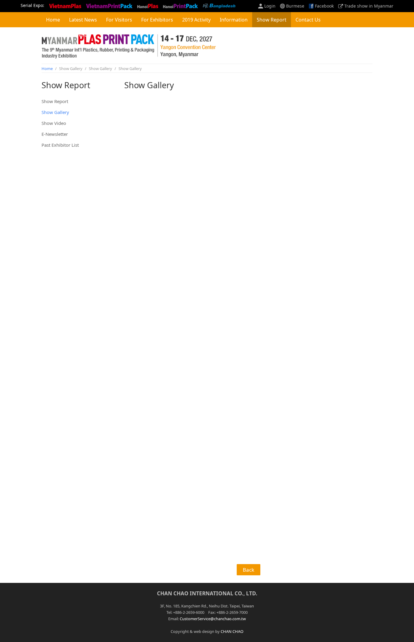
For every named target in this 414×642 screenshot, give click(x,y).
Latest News (83, 19)
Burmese (295, 6)
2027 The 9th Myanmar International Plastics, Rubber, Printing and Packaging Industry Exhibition (130, 45)
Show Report (55, 101)
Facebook (324, 6)
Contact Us (308, 19)
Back (248, 569)
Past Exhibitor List (60, 145)
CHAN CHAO (232, 631)
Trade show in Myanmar (368, 6)
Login (269, 6)
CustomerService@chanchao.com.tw (213, 618)
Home (53, 19)
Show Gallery (55, 112)
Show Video (54, 123)
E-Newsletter (55, 134)
